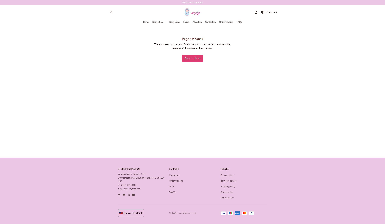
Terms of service (229, 180)
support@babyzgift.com (129, 188)
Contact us (174, 175)
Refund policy (227, 197)
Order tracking (176, 180)
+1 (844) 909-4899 (127, 185)
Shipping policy (228, 186)
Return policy (227, 192)
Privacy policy (227, 175)
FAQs (171, 186)
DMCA (172, 192)
